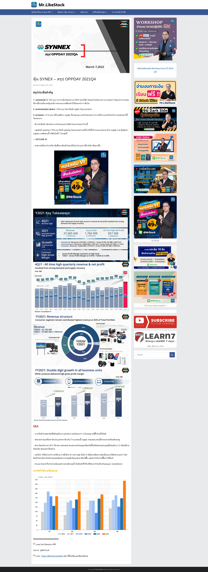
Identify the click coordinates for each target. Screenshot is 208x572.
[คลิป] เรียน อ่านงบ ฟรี (41, 12)
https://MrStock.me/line (51, 556)
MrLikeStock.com (101, 569)
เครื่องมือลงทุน (99, 12)
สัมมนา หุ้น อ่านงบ (65, 12)
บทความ (84, 12)
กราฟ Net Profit (119, 12)
